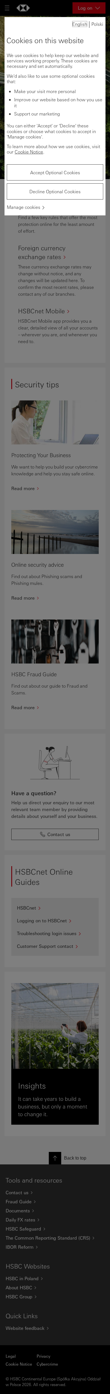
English (79, 24)
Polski (97, 24)
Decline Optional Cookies (55, 191)
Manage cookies (23, 207)
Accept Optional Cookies (55, 172)
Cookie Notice (29, 152)
